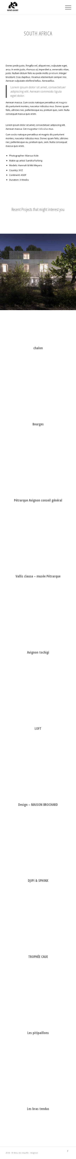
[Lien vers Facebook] (67, 1151)
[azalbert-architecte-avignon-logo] (31, 7)
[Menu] (65, 7)
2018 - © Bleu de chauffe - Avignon (22, 1152)
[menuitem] (65, 7)
